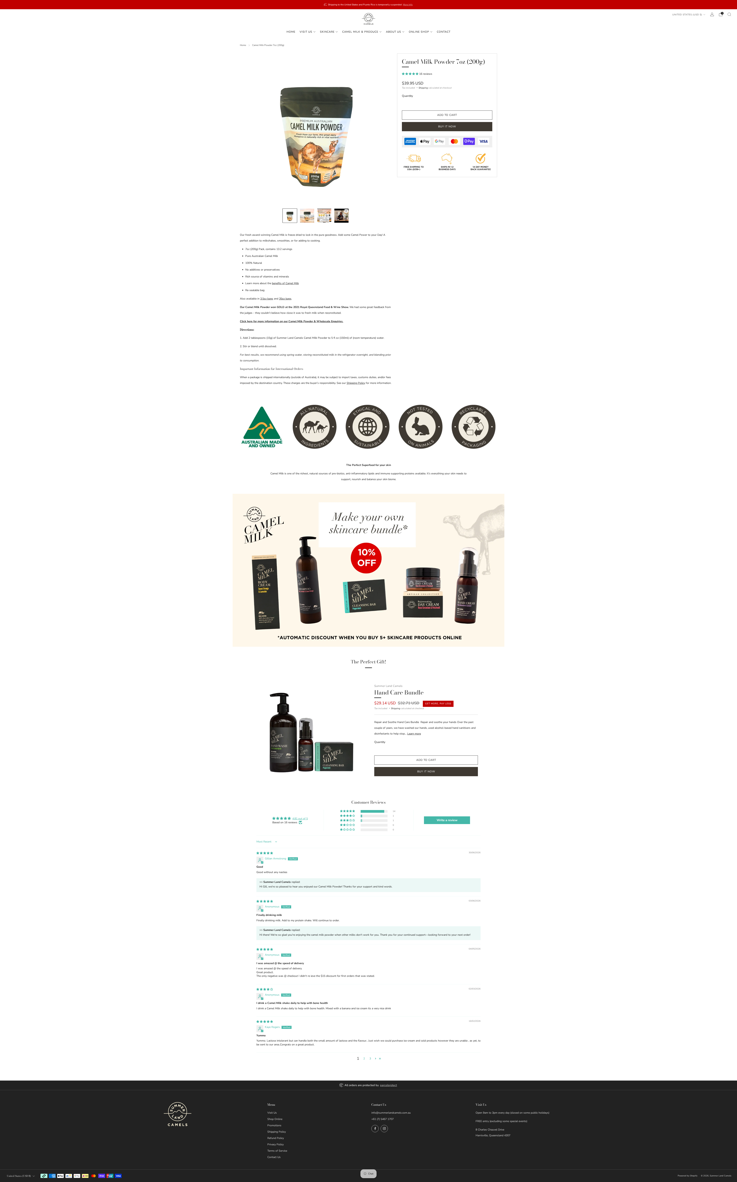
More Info (408, 4)
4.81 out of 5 (300, 818)
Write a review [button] (447, 820)
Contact (443, 32)
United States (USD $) (687, 14)
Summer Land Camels (388, 686)
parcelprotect (388, 1085)
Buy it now (447, 126)
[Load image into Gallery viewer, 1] (290, 215)
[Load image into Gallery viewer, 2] (307, 215)
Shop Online (274, 1119)
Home (291, 32)
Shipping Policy (356, 383)
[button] (410, 74)
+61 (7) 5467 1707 (382, 1119)
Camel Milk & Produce (360, 32)
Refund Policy (275, 1138)
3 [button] (370, 1058)
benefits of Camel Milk (285, 283)
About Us (393, 32)
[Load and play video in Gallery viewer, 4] (341, 215)
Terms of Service (277, 1151)
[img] (264, 853)
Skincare (327, 32)
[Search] (729, 14)
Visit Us (306, 32)
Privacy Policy (275, 1144)
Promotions (274, 1125)
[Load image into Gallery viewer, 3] (324, 215)
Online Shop (419, 32)
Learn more (414, 733)
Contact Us (274, 1157)
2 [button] (364, 1058)
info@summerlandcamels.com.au (391, 1113)
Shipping (423, 87)
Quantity (407, 96)
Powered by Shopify (687, 1175)
